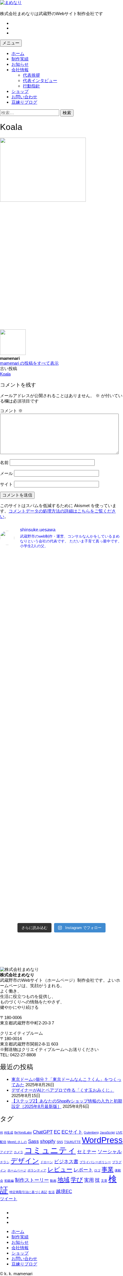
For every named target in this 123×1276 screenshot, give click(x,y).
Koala (5, 373)
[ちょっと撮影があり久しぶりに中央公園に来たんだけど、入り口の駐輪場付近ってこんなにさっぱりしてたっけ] (61, 669)
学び (77, 1179)
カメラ (18, 1152)
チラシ (4, 1162)
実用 (89, 1180)
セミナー (86, 1151)
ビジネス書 (66, 1161)
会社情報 (20, 69)
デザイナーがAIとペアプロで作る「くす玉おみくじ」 (62, 1090)
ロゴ (97, 1170)
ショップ (20, 91)
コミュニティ (50, 1150)
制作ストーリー (32, 1180)
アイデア (6, 1152)
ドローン (46, 1162)
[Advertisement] (61, 268)
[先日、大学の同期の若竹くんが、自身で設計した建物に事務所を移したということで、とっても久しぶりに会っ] (61, 598)
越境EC (64, 1191)
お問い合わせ (24, 96)
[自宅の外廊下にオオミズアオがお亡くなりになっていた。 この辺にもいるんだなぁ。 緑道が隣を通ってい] (61, 812)
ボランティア (36, 1170)
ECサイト (72, 1132)
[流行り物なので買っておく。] (61, 558)
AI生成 (8, 1132)
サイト (6, 484)
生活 (51, 1192)
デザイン (25, 1161)
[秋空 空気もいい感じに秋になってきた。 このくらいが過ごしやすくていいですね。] (61, 741)
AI (1, 1132)
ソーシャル (110, 1151)
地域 (63, 1179)
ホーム (17, 53)
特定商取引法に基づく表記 (28, 1192)
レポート (83, 1170)
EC (57, 1132)
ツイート (8, 1198)
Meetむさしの (17, 1142)
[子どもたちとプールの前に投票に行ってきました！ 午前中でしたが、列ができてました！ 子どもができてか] (61, 884)
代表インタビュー (40, 80)
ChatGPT (43, 1132)
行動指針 (31, 85)
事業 (108, 1169)
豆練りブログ (24, 102)
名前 (4, 462)
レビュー (59, 1169)
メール (6, 473)
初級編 (9, 1180)
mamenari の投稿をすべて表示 (29, 363)
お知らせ (20, 64)
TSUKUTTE (72, 1142)
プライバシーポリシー (95, 1162)
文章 (104, 1180)
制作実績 (20, 58)
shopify (47, 1141)
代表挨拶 (31, 75)
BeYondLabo (23, 1132)
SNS (60, 1142)
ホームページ (16, 1170)
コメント (11, 410)
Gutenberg (91, 1132)
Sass (33, 1141)
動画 (53, 1180)
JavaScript (107, 1132)
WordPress (102, 1140)
